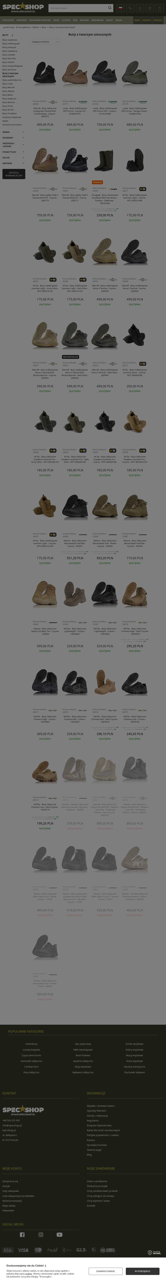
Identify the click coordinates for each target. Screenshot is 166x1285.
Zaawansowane (105, 1271)
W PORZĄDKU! (142, 1271)
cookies (28, 1274)
